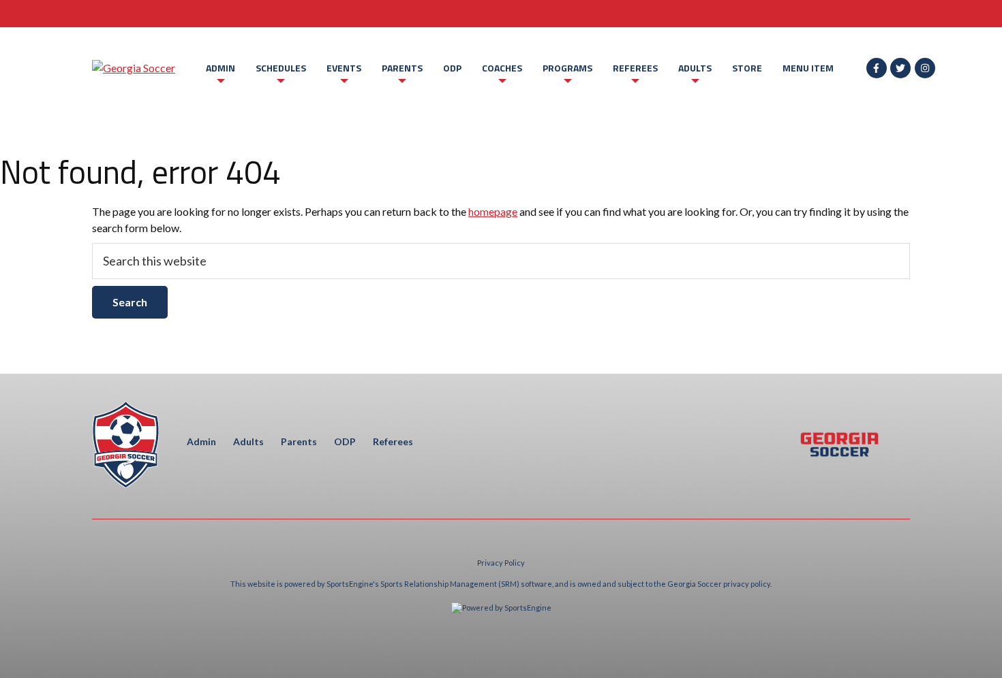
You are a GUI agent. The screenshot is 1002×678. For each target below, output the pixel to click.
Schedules (281, 68)
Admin (220, 68)
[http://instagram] (925, 68)
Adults (695, 68)
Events (344, 68)
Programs (567, 68)
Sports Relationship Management (438, 583)
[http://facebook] (876, 68)
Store (747, 68)
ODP (452, 68)
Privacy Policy (501, 562)
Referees (635, 68)
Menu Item (808, 68)
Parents (402, 68)
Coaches (502, 68)
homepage (492, 211)
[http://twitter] (900, 68)
